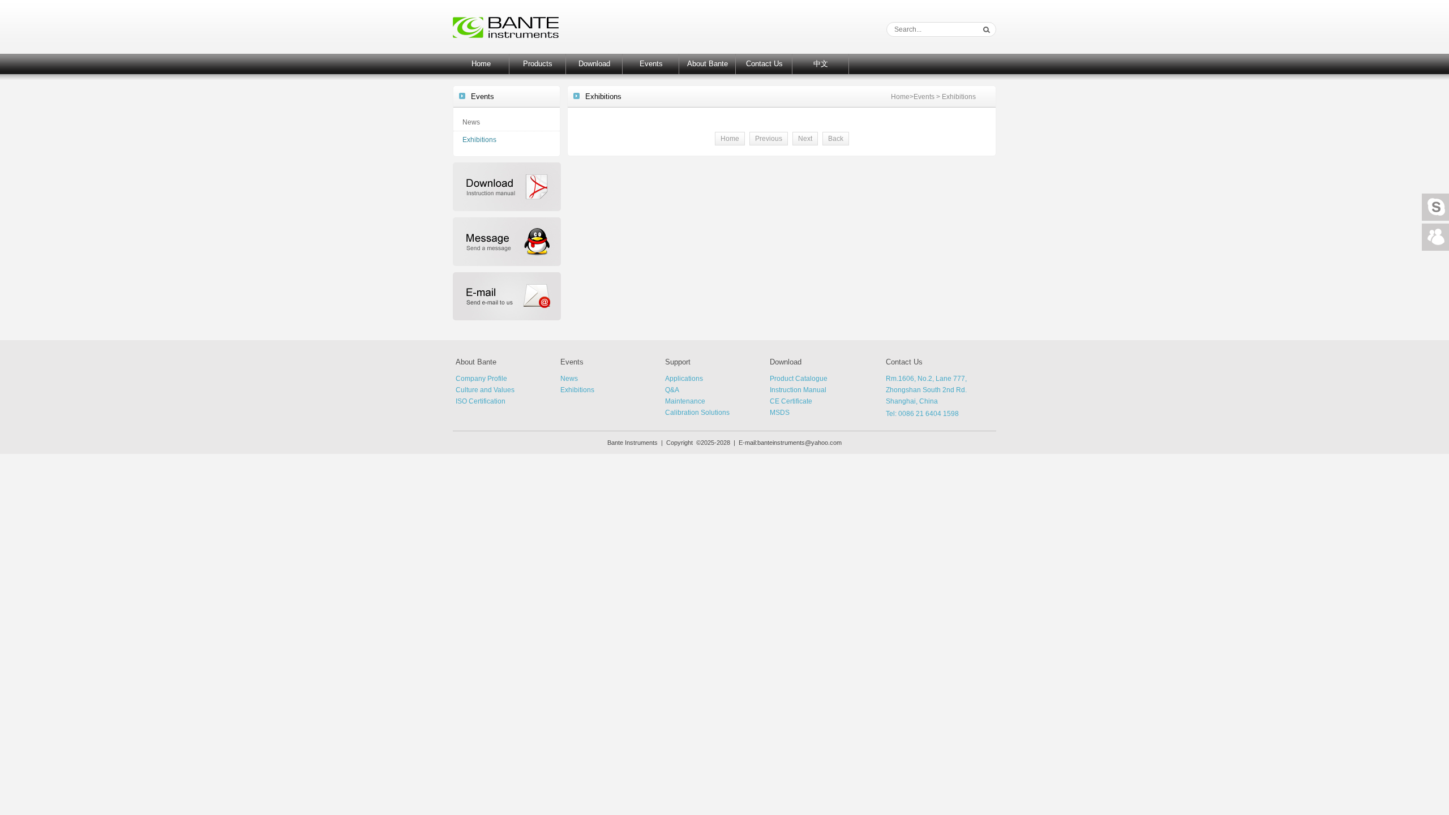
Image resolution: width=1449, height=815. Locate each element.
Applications (684, 379)
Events (651, 63)
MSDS (780, 413)
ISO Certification (480, 401)
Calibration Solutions (697, 413)
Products (537, 63)
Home (481, 63)
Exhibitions (479, 140)
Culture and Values (485, 390)
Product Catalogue (799, 379)
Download (594, 63)
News (471, 122)
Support (678, 362)
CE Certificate (791, 401)
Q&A (672, 390)
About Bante (707, 63)
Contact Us (764, 63)
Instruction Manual (798, 390)
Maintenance (685, 401)
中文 (820, 63)
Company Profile (481, 379)
